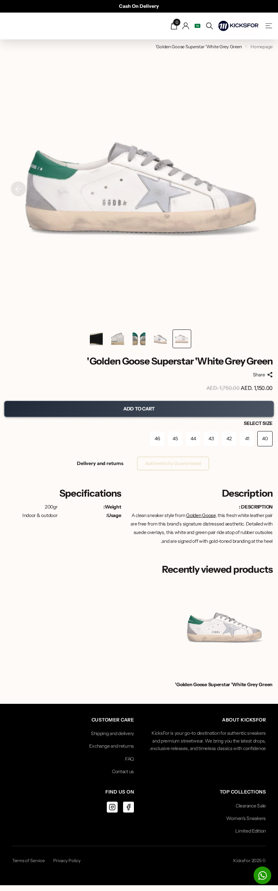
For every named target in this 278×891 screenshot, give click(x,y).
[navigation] (182, 338)
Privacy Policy (67, 860)
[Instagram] (112, 807)
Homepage (262, 46)
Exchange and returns (111, 746)
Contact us (123, 771)
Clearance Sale (251, 806)
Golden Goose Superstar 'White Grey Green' (224, 684)
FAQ (129, 759)
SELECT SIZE (258, 423)
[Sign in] (186, 26)
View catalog (268, 26)
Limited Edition (250, 831)
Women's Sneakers (246, 818)
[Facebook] (128, 807)
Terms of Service (28, 860)
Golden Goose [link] (201, 515)
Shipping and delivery (112, 733)
